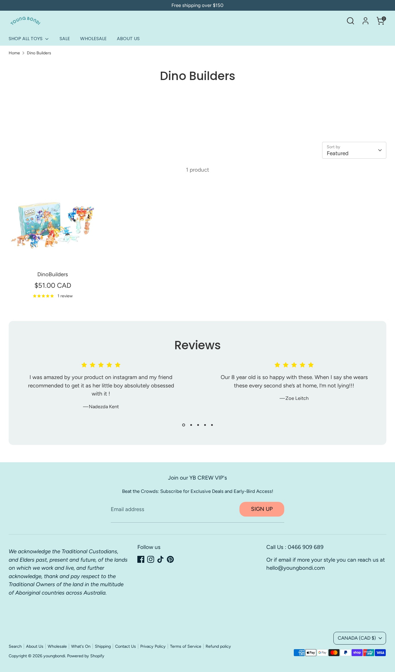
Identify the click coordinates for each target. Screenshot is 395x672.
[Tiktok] (160, 559)
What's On (81, 646)
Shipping (103, 646)
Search (15, 646)
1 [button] (183, 425)
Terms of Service (185, 646)
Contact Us (125, 646)
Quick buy (52, 257)
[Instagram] (150, 559)
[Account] (365, 21)
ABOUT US (128, 38)
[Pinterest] (170, 559)
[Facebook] (140, 559)
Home (14, 52)
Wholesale (57, 646)
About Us (34, 646)
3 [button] (198, 425)
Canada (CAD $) (357, 638)
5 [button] (212, 425)
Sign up (262, 509)
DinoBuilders (52, 274)
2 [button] (191, 425)
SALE (65, 38)
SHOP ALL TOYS (26, 38)
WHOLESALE (93, 38)
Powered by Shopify (85, 655)
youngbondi (54, 655)
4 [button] (205, 425)
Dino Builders (39, 52)
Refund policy (218, 646)
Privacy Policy (153, 646)
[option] (96, 390)
